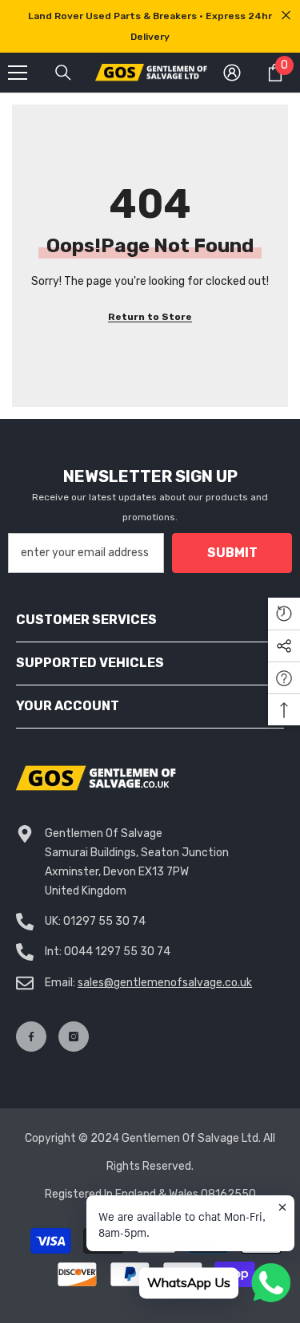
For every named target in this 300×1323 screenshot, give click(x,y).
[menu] (17, 72)
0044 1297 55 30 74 (117, 951)
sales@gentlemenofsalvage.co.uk (165, 982)
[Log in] (232, 72)
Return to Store (150, 316)
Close (286, 16)
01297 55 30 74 (104, 921)
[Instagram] (73, 1036)
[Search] (63, 72)
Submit (232, 552)
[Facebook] (31, 1036)
